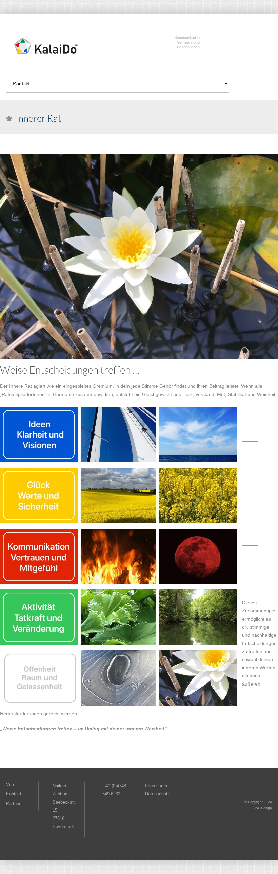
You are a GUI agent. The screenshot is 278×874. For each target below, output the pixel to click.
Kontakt (13, 794)
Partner (13, 803)
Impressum (156, 785)
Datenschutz (157, 794)
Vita (10, 784)
